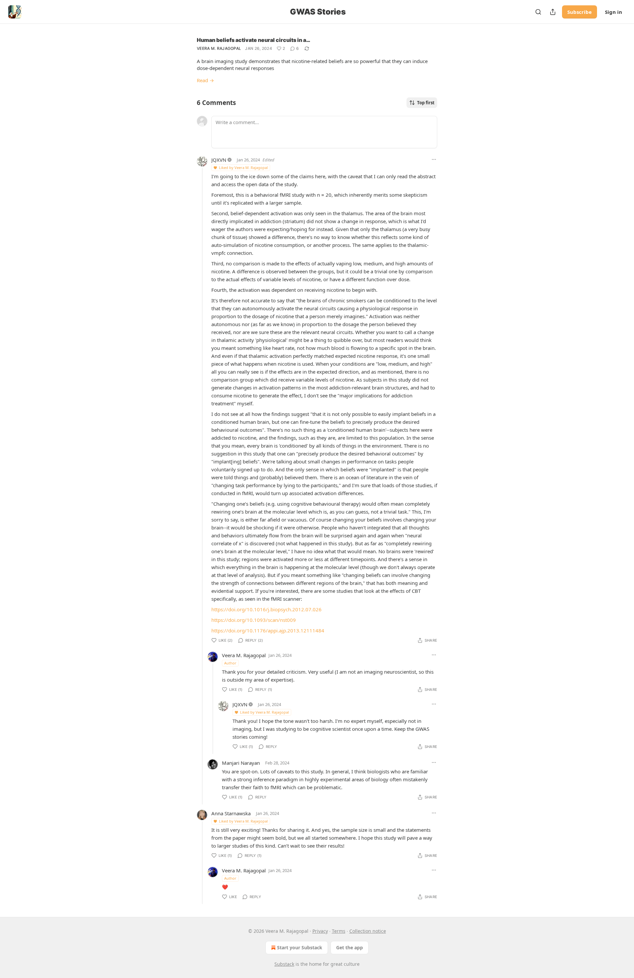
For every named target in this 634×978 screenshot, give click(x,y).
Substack (284, 964)
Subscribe (579, 12)
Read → (205, 80)
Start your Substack (299, 947)
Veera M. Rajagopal (219, 48)
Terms (338, 931)
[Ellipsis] (434, 159)
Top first (426, 103)
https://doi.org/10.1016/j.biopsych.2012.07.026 (266, 609)
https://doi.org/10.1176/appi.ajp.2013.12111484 (267, 630)
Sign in (613, 12)
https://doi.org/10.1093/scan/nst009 (253, 620)
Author (230, 662)
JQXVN (218, 159)
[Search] (538, 11)
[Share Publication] (552, 11)
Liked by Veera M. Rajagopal (243, 167)
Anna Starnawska (231, 813)
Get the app (349, 947)
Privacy (320, 931)
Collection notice (367, 931)
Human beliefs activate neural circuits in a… (253, 40)
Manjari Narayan (241, 762)
